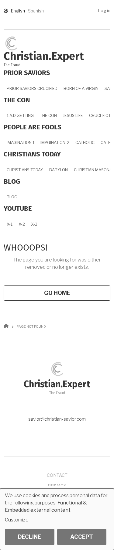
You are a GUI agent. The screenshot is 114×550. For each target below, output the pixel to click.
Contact (57, 475)
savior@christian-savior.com (57, 419)
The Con (48, 115)
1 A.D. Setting (20, 115)
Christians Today (25, 169)
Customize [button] (17, 520)
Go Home (57, 293)
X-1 (9, 224)
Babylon (58, 169)
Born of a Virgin (81, 88)
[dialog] (57, 519)
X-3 (34, 224)
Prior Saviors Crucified (32, 88)
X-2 (22, 224)
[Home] (11, 43)
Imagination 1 (20, 142)
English (18, 10)
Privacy (57, 485)
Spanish (36, 10)
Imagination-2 (54, 142)
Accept (81, 537)
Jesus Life (73, 115)
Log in (104, 10)
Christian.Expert (44, 56)
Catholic (85, 142)
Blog (12, 196)
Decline (29, 537)
